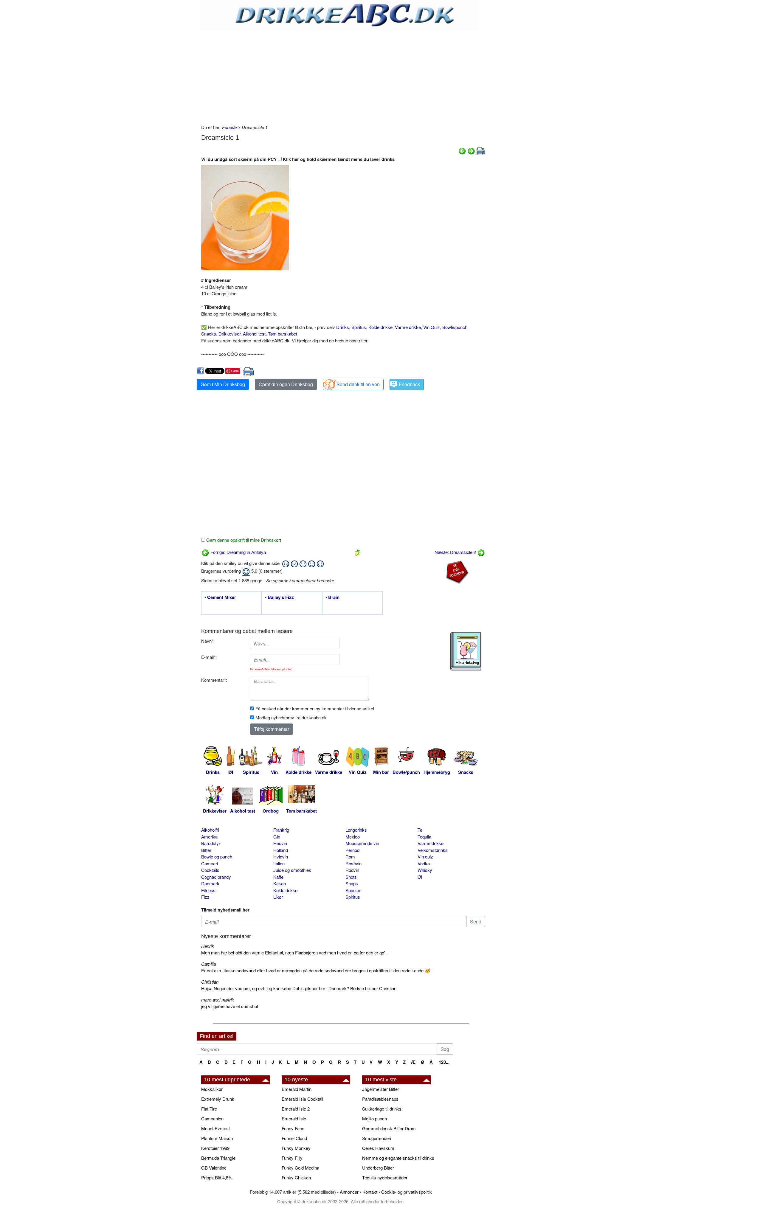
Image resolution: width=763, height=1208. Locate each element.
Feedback (409, 384)
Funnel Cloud (294, 1138)
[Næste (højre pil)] (471, 150)
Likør (278, 897)
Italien (279, 863)
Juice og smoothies (292, 870)
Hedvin (280, 843)
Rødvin (352, 870)
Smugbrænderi (376, 1138)
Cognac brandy (216, 877)
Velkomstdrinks (433, 850)
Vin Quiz (431, 327)
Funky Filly (292, 1158)
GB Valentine (214, 1167)
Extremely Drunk (217, 1099)
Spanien (353, 890)
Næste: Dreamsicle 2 (456, 552)
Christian (209, 982)
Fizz (205, 897)
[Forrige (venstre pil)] (462, 150)
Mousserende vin (362, 843)
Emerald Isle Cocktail (302, 1099)
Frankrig (281, 830)
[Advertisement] (343, 76)
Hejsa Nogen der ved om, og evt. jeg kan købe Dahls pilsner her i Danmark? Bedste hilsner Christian (298, 988)
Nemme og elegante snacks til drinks (398, 1158)
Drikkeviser (229, 333)
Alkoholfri (210, 830)
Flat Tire (209, 1108)
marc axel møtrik (217, 999)
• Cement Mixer (220, 597)
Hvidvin (280, 856)
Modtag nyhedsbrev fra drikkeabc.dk (291, 717)
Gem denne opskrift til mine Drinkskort (243, 540)
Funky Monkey (296, 1148)
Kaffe (278, 877)
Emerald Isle (294, 1118)
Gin (276, 836)
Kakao (279, 883)
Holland (280, 850)
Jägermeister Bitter (380, 1089)
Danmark (210, 883)
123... (444, 1062)
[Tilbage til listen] (358, 552)
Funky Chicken (296, 1177)
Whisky (425, 870)
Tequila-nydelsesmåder (384, 1177)
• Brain (332, 597)
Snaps (351, 883)
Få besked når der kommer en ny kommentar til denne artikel (314, 708)
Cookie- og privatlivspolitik (406, 1192)
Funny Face (293, 1128)
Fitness (208, 890)
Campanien (212, 1118)
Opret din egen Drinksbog (286, 384)
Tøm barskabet (282, 333)
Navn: (208, 641)
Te (420, 830)
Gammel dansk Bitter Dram (389, 1128)
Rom (350, 856)
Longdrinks (356, 830)
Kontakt (369, 1192)
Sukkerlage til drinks (381, 1108)
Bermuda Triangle (218, 1158)
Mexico (352, 836)
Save (235, 371)
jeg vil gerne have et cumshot (229, 1006)
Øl (420, 877)
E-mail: (209, 657)
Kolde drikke (380, 327)
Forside (229, 127)
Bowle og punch (216, 856)
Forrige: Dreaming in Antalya (237, 552)
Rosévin (353, 863)
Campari (209, 863)
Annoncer (349, 1192)
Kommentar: (214, 680)
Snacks (208, 333)
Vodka (424, 863)
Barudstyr (210, 843)
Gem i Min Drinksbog (223, 384)
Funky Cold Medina (300, 1167)
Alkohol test (254, 333)
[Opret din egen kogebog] (465, 651)
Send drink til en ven (358, 384)
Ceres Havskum (378, 1148)
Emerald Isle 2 (296, 1108)
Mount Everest (215, 1128)
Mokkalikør (212, 1089)
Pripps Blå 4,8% (216, 1177)
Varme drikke (408, 327)
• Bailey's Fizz (279, 597)
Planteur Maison (217, 1138)
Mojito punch (374, 1118)
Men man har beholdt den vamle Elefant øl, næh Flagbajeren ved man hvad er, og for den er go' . (294, 952)
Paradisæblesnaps (380, 1099)
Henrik (207, 946)
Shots (351, 877)
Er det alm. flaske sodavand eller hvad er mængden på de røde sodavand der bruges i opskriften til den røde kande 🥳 (315, 970)
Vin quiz (425, 856)
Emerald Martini (297, 1089)
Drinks (342, 327)
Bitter (206, 850)
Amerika (209, 836)
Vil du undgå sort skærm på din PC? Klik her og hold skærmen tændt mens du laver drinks (298, 159)
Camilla (208, 964)
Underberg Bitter (378, 1167)
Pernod (352, 850)
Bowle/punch (454, 327)
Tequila (424, 836)
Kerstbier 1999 (215, 1148)
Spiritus (358, 327)
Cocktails (210, 870)
